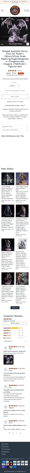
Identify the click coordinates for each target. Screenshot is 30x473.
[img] (13, 347)
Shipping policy (5, 452)
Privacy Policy (4, 447)
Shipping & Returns (10, 130)
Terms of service (5, 449)
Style (14, 83)
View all (15, 307)
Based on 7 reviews (9, 321)
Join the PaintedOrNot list (12, 459)
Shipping (9, 75)
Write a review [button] (15, 323)
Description (7, 126)
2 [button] (13, 433)
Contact (3, 454)
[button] (12, 71)
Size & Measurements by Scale (15, 90)
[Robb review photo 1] (9, 360)
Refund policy (4, 444)
